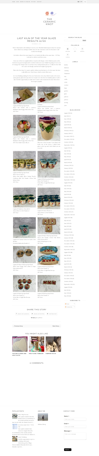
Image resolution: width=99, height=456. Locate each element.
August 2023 (67, 217)
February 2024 (68, 200)
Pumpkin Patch (51, 353)
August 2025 (67, 148)
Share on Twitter (39, 313)
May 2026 (66, 122)
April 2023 (66, 229)
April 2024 (66, 194)
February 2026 (68, 130)
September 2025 (68, 145)
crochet (66, 85)
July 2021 (66, 290)
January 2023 (67, 238)
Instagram (68, 51)
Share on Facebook (23, 313)
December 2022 (68, 240)
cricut (65, 82)
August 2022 (67, 252)
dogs (65, 88)
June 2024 (66, 188)
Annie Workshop (22, 437)
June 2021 (66, 293)
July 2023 (66, 220)
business (66, 67)
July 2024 (66, 185)
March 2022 (67, 267)
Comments (69, 307)
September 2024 (68, 180)
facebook (68, 57)
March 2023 (67, 232)
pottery (40, 317)
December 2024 (68, 171)
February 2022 (68, 270)
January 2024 (67, 203)
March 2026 (67, 127)
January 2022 (67, 272)
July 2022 (66, 255)
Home (13, 1)
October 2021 (67, 281)
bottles (66, 65)
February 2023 (68, 235)
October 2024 (67, 177)
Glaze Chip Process (23, 414)
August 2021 (67, 287)
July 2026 (66, 116)
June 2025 (66, 153)
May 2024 (66, 191)
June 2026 (66, 119)
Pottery (33, 1)
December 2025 (68, 136)
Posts (67, 304)
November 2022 (68, 243)
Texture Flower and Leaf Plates (19, 354)
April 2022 (66, 264)
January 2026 (67, 133)
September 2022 (68, 249)
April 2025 (66, 159)
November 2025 (68, 139)
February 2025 (68, 165)
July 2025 (66, 151)
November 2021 (68, 278)
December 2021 (68, 275)
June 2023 (66, 223)
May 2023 (66, 226)
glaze (36, 317)
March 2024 (67, 197)
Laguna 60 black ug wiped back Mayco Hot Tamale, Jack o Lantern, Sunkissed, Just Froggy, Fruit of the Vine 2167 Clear (24, 108)
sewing (66, 102)
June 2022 (66, 258)
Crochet (39, 1)
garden (66, 91)
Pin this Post (53, 313)
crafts (65, 79)
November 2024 (68, 174)
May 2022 (66, 261)
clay (65, 76)
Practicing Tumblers (36, 353)
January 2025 (67, 168)
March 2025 (67, 162)
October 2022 (67, 246)
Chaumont (67, 73)
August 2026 (67, 113)
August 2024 (67, 182)
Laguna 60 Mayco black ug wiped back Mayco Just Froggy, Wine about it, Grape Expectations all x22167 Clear (24, 267)
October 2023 (67, 212)
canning (66, 70)
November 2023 (68, 209)
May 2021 (66, 296)
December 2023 (68, 206)
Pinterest (82, 51)
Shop (17, 1)
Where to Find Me (25, 1)
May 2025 (66, 156)
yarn (65, 105)
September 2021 (68, 284)
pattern (66, 96)
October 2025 (67, 142)
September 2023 (68, 214)
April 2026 (66, 124)
